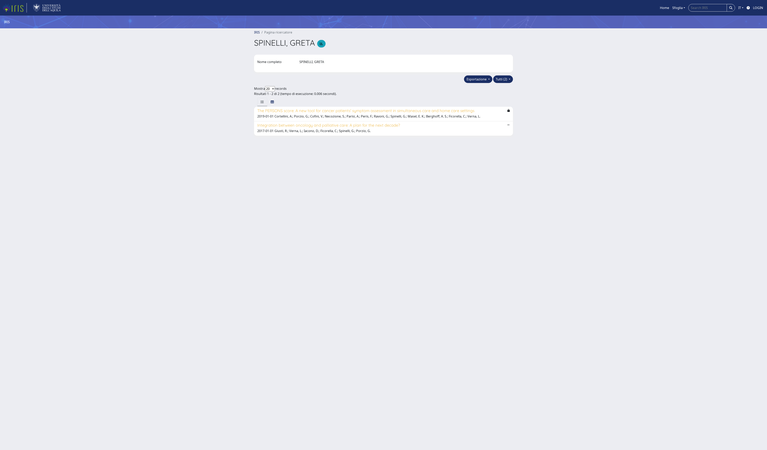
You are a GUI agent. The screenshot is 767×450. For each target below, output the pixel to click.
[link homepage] (14, 8)
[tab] (262, 102)
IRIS (257, 32)
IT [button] (739, 8)
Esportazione (477, 79)
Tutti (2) (502, 79)
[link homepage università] (47, 8)
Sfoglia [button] (677, 8)
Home (664, 8)
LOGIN (758, 8)
